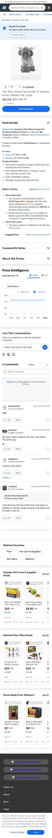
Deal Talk (24, 20)
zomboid (12, 486)
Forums (15, 20)
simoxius (12, 430)
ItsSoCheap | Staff (42, 235)
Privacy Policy (25, 824)
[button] (11, 86)
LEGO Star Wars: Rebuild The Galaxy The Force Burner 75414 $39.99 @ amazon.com (34, 663)
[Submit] (5, 371)
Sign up (11, 382)
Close (36, 832)
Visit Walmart (26, 109)
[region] (26, 825)
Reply (18, 420)
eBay (6, 677)
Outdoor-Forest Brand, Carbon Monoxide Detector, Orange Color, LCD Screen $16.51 (13, 723)
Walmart (5, 129)
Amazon (7, 617)
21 (9, 87)
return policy (14, 228)
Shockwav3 (14, 406)
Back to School (15, 14)
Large (8, 155)
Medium (9, 158)
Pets (9, 551)
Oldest (31, 365)
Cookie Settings (17, 832)
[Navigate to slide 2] (25, 77)
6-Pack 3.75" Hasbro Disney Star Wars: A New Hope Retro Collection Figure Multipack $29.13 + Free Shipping (12, 663)
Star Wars (12, 559)
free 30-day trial (38, 135)
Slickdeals (6, 20)
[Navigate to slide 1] (23, 77)
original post (28, 213)
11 (29, 682)
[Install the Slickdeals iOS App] (26, 777)
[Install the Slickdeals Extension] (26, 762)
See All (45, 574)
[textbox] (22, 347)
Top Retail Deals (32, 14)
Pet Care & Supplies (30, 551)
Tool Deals (47, 14)
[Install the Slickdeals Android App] (26, 769)
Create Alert (18, 35)
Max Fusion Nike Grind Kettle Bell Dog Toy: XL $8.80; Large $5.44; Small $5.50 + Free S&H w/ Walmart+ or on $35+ (35, 603)
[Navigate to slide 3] (27, 77)
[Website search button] (42, 8)
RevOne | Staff (44, 189)
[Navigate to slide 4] (29, 77)
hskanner (13, 459)
